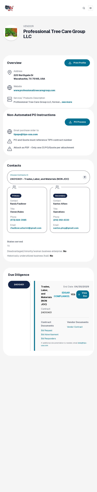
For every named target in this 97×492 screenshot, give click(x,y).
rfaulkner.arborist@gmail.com (25, 228)
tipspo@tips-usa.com (26, 134)
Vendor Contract (75, 327)
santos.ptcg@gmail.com (66, 228)
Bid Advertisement (49, 334)
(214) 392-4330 (61, 220)
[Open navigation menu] (90, 8)
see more (67, 102)
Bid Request (46, 330)
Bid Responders (48, 338)
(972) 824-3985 (18, 220)
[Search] (84, 8)
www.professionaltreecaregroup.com (34, 90)
